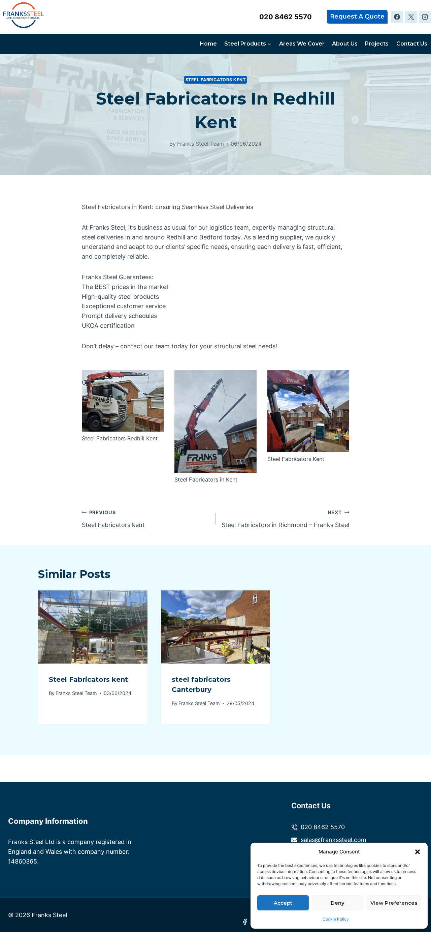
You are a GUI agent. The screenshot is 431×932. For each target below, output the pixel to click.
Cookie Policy (336, 919)
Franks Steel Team (200, 143)
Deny (337, 903)
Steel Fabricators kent (113, 518)
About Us (345, 43)
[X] (411, 17)
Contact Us (411, 43)
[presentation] (92, 626)
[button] (417, 851)
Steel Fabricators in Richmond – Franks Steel (285, 518)
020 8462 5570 (285, 17)
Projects (377, 43)
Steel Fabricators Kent (216, 79)
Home (208, 43)
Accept (283, 903)
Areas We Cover (302, 43)
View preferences (393, 903)
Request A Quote (357, 16)
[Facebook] (397, 17)
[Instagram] (425, 17)
